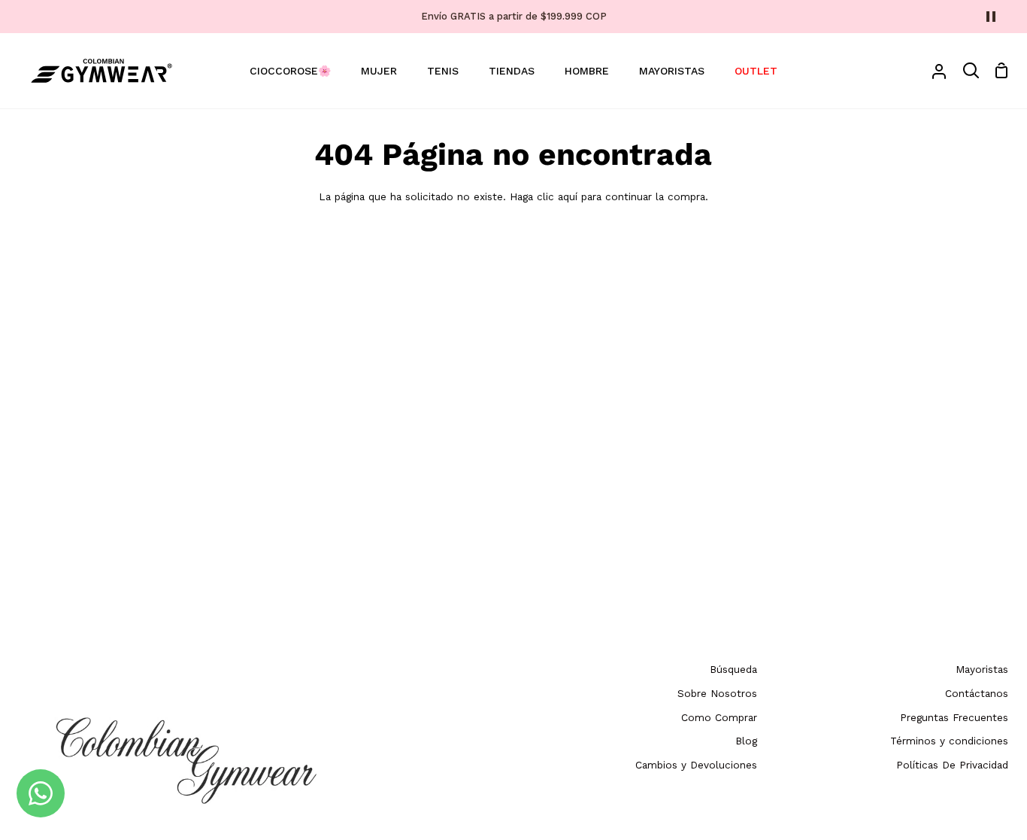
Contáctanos (976, 693)
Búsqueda (733, 669)
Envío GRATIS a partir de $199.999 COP (514, 16)
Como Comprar (719, 717)
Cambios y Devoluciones (696, 765)
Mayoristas (982, 669)
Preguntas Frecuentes (954, 717)
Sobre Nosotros (717, 693)
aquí (567, 196)
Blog (746, 741)
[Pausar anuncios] (990, 16)
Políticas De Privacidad (952, 765)
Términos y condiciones (949, 741)
